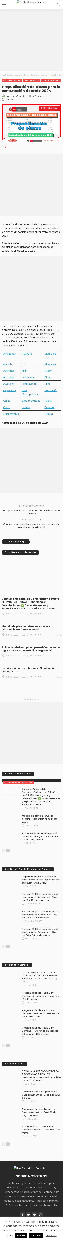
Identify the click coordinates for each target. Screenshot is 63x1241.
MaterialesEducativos (17, 96)
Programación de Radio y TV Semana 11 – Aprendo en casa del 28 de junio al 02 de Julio (40, 1030)
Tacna (48, 400)
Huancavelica (11, 413)
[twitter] (28, 1214)
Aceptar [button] (21, 1235)
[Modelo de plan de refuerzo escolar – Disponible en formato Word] (31, 621)
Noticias (55, 80)
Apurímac (8, 370)
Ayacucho (9, 383)
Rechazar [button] (36, 1235)
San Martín (50, 390)
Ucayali (48, 413)
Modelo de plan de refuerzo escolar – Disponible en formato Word (26, 628)
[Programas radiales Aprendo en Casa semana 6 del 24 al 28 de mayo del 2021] (10, 1108)
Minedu (45, 80)
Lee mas (51, 1235)
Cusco (6, 407)
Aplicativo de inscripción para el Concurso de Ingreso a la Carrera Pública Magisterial (31, 649)
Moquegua (50, 364)
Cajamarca (9, 390)
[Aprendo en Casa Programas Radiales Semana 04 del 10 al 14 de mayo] (10, 1126)
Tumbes (49, 407)
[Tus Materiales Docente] (32, 1)
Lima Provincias (31, 400)
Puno (47, 383)
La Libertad (28, 377)
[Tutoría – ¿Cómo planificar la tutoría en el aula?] (31, 780)
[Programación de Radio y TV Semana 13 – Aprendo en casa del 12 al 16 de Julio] (10, 992)
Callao (6, 400)
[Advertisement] (31, 40)
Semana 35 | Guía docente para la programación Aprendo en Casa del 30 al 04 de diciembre (40, 931)
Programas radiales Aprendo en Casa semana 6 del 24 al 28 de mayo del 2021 (39, 1112)
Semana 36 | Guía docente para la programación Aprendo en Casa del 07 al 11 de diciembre (40, 914)
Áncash (7, 364)
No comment (38, 96)
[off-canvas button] (4, 4)
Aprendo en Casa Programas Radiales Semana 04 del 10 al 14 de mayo (41, 1129)
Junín (24, 370)
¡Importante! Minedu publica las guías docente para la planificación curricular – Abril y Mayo (41, 879)
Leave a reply (14, 541)
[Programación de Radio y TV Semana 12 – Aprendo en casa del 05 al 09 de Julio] (10, 1010)
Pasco (48, 370)
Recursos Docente (48, 591)
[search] (58, 4)
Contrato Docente (12, 80)
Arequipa (8, 377)
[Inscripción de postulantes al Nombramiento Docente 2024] (31, 663)
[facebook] (22, 1214)
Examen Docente (32, 80)
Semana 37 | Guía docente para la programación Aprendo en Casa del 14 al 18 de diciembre (40, 897)
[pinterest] (34, 1214)
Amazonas (9, 353)
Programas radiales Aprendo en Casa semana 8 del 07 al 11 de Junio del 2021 (41, 1094)
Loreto (26, 407)
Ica (23, 364)
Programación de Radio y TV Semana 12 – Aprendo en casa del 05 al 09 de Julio (40, 1013)
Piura (47, 377)
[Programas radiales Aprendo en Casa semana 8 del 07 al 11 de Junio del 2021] (10, 1091)
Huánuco (27, 353)
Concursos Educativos (15, 591)
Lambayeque (29, 383)
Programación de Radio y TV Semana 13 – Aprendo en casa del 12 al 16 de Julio (40, 995)
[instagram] (40, 1214)
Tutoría (29, 782)
